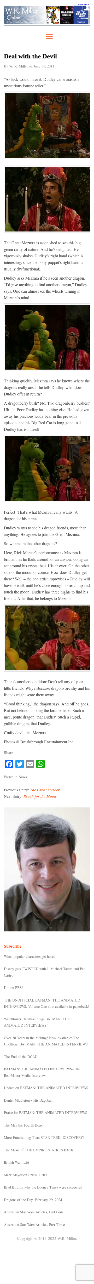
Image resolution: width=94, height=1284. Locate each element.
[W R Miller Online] (47, 24)
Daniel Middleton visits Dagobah (28, 1100)
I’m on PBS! (13, 987)
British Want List (16, 1162)
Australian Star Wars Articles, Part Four (33, 1211)
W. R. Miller (18, 66)
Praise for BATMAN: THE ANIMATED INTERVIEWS (45, 1112)
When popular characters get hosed (29, 956)
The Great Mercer (45, 789)
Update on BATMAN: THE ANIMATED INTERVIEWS (46, 1087)
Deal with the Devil (30, 56)
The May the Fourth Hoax (23, 1125)
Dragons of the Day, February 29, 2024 (33, 1199)
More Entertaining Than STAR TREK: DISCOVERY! (44, 1137)
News (23, 776)
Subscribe (12, 946)
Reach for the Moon (40, 796)
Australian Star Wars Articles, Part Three (34, 1224)
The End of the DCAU (20, 1056)
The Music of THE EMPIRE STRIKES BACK (38, 1149)
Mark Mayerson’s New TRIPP (26, 1174)
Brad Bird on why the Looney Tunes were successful (43, 1187)
